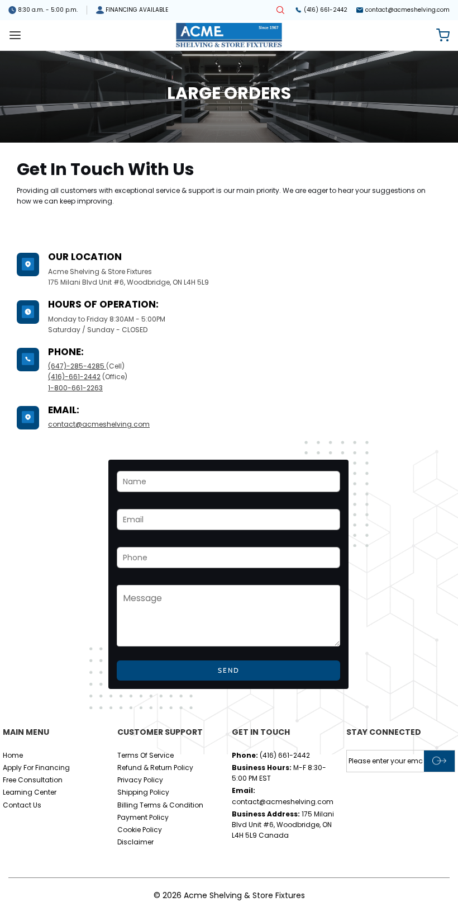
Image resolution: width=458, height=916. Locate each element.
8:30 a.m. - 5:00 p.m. (48, 10)
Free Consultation (33, 780)
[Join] (439, 761)
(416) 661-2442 (325, 10)
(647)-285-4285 (77, 366)
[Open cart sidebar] (443, 35)
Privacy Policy (140, 780)
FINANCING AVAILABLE (137, 10)
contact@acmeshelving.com (407, 10)
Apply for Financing (36, 767)
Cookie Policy (139, 829)
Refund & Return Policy (155, 767)
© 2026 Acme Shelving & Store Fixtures (229, 895)
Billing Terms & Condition (160, 805)
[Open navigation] (15, 35)
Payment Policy (143, 817)
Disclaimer (135, 842)
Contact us (22, 805)
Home (13, 755)
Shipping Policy (143, 792)
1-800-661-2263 (75, 388)
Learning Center (29, 792)
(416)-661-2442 (74, 376)
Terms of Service (145, 755)
